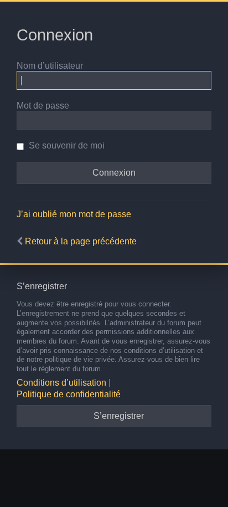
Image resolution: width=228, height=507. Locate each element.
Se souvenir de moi (66, 145)
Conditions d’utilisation (61, 382)
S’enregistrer (119, 416)
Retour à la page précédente (81, 241)
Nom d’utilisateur (50, 65)
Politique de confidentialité (69, 394)
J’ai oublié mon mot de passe (74, 214)
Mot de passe (43, 105)
